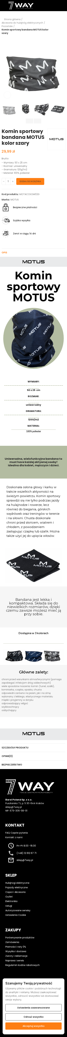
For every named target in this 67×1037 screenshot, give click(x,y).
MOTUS (15, 199)
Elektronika (11, 901)
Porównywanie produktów (19, 937)
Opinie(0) (7, 756)
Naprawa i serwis (14, 960)
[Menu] (3, 5)
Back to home (58, 26)
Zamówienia (12, 942)
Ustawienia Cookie (16, 915)
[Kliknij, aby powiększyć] (7, 95)
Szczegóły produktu (15, 747)
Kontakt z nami (13, 837)
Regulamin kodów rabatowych (22, 965)
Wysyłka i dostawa (15, 951)
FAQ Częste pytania (16, 832)
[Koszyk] (60, 5)
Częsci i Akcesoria (15, 892)
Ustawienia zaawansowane (33, 1007)
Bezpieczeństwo (12, 764)
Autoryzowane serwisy (17, 910)
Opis (4, 252)
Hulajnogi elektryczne (17, 883)
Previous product (54, 26)
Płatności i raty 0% (15, 946)
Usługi (8, 905)
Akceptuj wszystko (34, 1026)
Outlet (9, 896)
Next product (62, 26)
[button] (5, 69)
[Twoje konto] (54, 5)
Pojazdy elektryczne (16, 887)
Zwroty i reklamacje (16, 956)
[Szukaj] (47, 5)
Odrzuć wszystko (34, 1016)
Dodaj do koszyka (30, 181)
